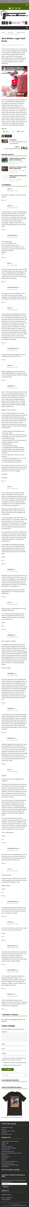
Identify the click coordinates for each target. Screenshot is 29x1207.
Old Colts (4, 1159)
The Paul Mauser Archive (7, 1163)
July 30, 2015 (6, 45)
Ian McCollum (16, 45)
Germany (8, 136)
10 (18, 163)
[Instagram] (19, 8)
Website (4, 1053)
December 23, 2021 (16, 170)
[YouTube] (9, 8)
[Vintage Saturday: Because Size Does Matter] (5, 177)
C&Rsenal (4, 1144)
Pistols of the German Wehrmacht (10, 1161)
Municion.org (5, 1158)
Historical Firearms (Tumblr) (8, 1131)
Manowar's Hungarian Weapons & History (12, 1153)
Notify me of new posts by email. (12, 1065)
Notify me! (5, 1186)
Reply (4, 200)
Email (3, 1048)
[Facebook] (13, 8)
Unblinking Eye (5, 1166)
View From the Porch (7, 1134)
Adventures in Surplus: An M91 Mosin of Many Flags (17, 167)
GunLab (3, 1129)
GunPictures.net (5, 1149)
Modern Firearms (6, 1156)
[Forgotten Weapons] (14, 18)
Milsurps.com (5, 1154)
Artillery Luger (5, 1143)
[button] (27, 5)
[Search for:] (14, 1075)
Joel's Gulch (4, 1132)
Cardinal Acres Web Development (18, 1205)
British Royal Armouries (7, 1127)
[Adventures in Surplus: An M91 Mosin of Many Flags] (5, 168)
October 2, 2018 (15, 162)
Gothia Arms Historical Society (9, 1148)
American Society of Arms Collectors (10, 1141)
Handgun (10, 32)
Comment (4, 1032)
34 (18, 181)
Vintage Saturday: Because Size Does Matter (17, 176)
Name (3, 1044)
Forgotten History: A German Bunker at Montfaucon (17, 159)
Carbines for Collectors (7, 1146)
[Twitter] (16, 8)
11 (18, 172)
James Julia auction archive (8, 1151)
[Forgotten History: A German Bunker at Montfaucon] (5, 160)
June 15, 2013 (14, 179)
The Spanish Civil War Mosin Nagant (10, 1165)
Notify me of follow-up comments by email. (15, 1062)
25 (23, 45)
